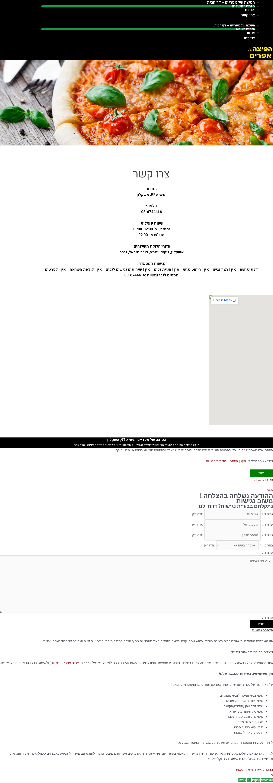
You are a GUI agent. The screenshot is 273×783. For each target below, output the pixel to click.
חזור (270, 490)
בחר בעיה (266, 545)
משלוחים (110, 445)
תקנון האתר (238, 461)
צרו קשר (248, 15)
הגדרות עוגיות (263, 479)
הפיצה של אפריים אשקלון (149, 445)
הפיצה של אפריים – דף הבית (234, 25)
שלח (261, 624)
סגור (261, 473)
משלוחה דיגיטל (95, 445)
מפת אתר (79, 445)
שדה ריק (267, 514)
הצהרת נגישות (263, 770)
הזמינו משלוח (245, 29)
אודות (251, 33)
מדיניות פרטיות (216, 461)
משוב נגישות (244, 770)
